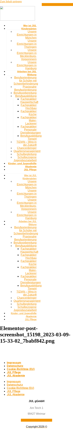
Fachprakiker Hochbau (28, 107)
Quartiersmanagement (27, 151)
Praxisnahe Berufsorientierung (25, 88)
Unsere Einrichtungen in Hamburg (26, 65)
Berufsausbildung (25, 95)
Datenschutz (15, 366)
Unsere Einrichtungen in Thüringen (26, 43)
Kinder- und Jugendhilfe (22, 163)
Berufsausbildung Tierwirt (31, 137)
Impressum (14, 362)
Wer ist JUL (29, 25)
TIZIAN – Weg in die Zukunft (26, 143)
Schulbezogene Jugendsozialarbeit (25, 159)
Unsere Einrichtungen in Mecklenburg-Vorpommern (26, 55)
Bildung (31, 74)
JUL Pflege (30, 169)
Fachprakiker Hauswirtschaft (29, 100)
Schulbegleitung (26, 154)
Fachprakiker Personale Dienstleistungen (30, 129)
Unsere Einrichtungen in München (26, 34)
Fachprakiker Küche (28, 113)
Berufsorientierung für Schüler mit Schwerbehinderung (26, 80)
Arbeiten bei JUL (26, 71)
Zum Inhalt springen (11, 1)
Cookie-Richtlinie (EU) (21, 369)
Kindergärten (28, 28)
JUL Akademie (16, 375)
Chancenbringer (26, 148)
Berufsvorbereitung (25, 92)
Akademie (30, 166)
